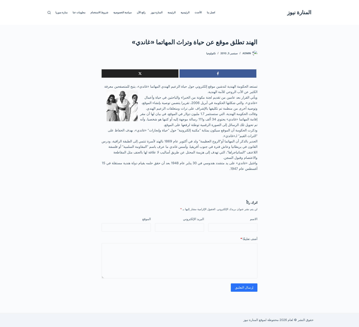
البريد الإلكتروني (193, 219)
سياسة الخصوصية (122, 12)
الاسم (253, 219)
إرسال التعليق (244, 287)
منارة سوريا (61, 12)
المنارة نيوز (299, 12)
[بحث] (49, 12)
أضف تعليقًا (248, 239)
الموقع (146, 219)
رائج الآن (141, 12)
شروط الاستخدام (99, 12)
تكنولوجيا (211, 53)
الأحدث (198, 12)
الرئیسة (172, 12)
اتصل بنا (211, 12)
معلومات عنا (79, 12)
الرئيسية (185, 12)
